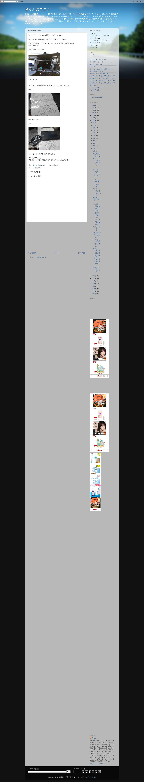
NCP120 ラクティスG (96, 62)
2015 (93, 286)
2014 (93, 288)
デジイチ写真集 (94, 90)
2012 (93, 294)
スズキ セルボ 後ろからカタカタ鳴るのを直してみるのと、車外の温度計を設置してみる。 (96, 256)
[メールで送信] (50, 165)
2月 (94, 148)
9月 (94, 130)
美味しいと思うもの (96, 87)
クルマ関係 (36, 168)
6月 (94, 138)
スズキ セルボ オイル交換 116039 (97, 222)
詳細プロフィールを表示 (97, 763)
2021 (93, 118)
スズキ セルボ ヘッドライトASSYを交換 (97, 192)
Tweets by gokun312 (96, 97)
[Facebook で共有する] (55, 165)
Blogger (93, 777)
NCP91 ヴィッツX (96, 64)
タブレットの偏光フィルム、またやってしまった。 (96, 173)
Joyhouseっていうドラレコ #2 (97, 155)
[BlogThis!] (52, 165)
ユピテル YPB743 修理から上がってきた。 (96, 214)
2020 (93, 120)
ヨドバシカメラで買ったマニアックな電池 (96, 243)
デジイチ (92, 45)
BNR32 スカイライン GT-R (98, 36)
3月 (94, 146)
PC (90, 33)
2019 (93, 276)
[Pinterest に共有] (57, 165)
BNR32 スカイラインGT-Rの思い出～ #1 (102, 76)
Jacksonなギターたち (96, 71)
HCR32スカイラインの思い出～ (99, 73)
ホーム (57, 253)
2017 (93, 281)
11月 (94, 125)
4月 (94, 143)
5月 (94, 140)
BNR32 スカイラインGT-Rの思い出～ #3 (102, 80)
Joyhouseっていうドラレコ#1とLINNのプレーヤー (96, 163)
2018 (93, 278)
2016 (93, 283)
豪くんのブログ (37, 9)
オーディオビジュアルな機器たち (100, 69)
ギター (92, 47)
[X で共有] (54, 165)
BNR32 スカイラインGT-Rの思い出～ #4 (102, 83)
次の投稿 (32, 253)
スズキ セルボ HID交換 (97, 228)
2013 (93, 291)
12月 (95, 122)
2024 (93, 110)
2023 (93, 113)
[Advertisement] (57, 237)
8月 (94, 133)
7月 (94, 135)
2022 (93, 115)
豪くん (94, 738)
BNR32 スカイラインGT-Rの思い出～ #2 (102, 78)
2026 (93, 105)
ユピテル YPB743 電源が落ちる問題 (96, 206)
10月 (95, 128)
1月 (94, 151)
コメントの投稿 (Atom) (39, 257)
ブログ (92, 55)
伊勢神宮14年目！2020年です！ (96, 269)
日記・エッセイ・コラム (97, 40)
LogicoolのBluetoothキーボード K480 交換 (96, 183)
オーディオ (93, 43)
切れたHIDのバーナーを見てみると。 (97, 235)
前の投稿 (81, 253)
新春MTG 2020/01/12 (97, 199)
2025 (93, 107)
